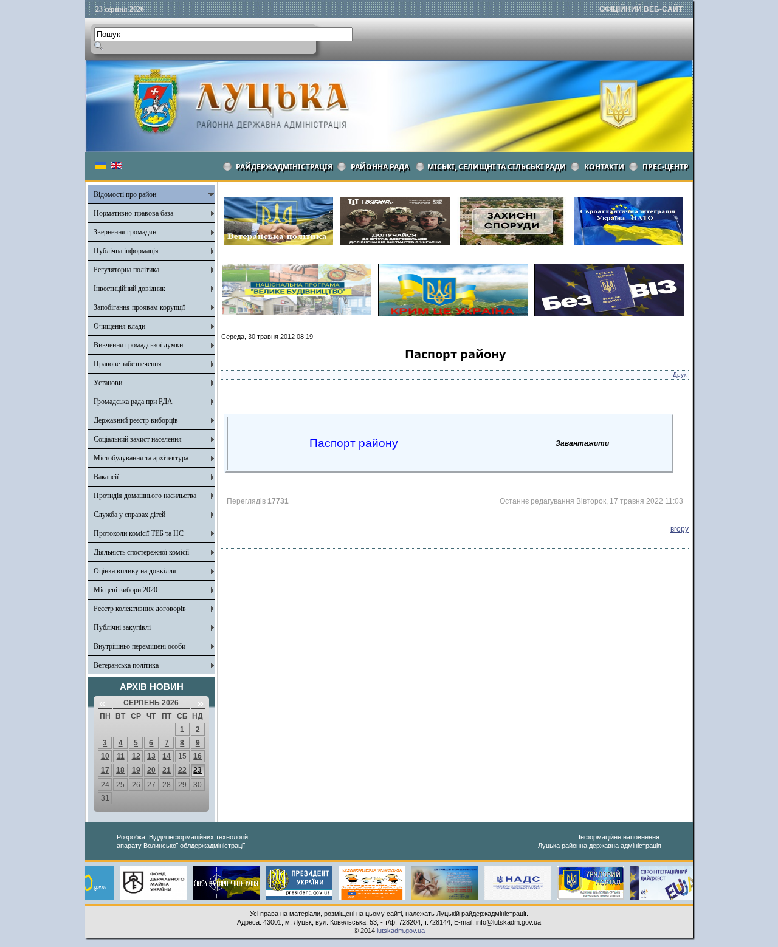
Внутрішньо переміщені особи (139, 646)
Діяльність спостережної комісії (141, 552)
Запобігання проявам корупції (139, 307)
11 (121, 756)
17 (105, 770)
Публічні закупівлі (122, 627)
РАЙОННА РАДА (380, 167)
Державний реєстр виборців (136, 420)
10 (105, 756)
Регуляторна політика (126, 269)
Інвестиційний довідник (129, 288)
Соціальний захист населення (138, 439)
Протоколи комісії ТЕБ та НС (139, 533)
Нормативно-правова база (133, 213)
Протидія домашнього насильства (145, 495)
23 (197, 770)
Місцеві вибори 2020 (125, 590)
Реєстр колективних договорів (140, 608)
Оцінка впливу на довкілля (135, 571)
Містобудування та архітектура (141, 458)
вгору (679, 529)
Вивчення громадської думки (138, 345)
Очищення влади (119, 326)
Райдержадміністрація (284, 167)
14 (166, 756)
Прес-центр (665, 167)
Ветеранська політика (126, 665)
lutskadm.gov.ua (401, 930)
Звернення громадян (125, 232)
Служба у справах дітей (129, 514)
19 (136, 770)
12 (136, 756)
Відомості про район (125, 194)
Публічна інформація (126, 251)
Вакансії (106, 477)
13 (151, 756)
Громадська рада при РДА (133, 401)
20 (151, 770)
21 (166, 770)
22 (182, 770)
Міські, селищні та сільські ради (496, 167)
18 (120, 770)
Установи (108, 382)
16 (197, 756)
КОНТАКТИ (604, 167)
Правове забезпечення (128, 364)
